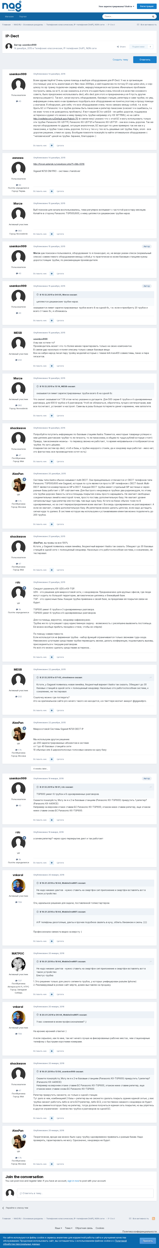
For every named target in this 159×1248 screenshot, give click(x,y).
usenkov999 (29, 45)
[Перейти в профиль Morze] (18, 214)
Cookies (100, 1228)
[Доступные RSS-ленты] (153, 1218)
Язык (58, 1228)
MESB (18, 332)
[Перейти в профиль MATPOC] (18, 964)
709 (19, 902)
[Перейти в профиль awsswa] (18, 169)
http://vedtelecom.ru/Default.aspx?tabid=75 (55, 118)
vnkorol (18, 875)
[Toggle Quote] (37, 294)
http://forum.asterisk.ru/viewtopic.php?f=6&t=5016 (58, 164)
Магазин (9, 16)
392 (19, 230)
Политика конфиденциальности (140, 1231)
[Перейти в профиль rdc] (18, 593)
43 (19, 101)
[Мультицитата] (52, 145)
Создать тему (120, 59)
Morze (18, 203)
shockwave (18, 428)
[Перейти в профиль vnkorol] (18, 886)
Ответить (145, 59)
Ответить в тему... (32, 1193)
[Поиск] (153, 16)
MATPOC (18, 953)
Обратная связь (84, 1228)
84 (19, 185)
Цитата (60, 145)
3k (19, 609)
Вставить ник (40, 145)
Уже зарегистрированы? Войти (116, 6)
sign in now (73, 1180)
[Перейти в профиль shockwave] (18, 439)
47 (19, 455)
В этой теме (140, 16)
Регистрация (146, 6)
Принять (148, 1240)
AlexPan (17, 473)
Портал (23, 16)
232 (19, 360)
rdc (18, 582)
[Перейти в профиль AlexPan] (18, 485)
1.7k (19, 501)
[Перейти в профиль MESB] (18, 344)
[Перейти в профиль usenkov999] (8, 46)
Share (122, 46)
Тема (68, 1228)
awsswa (17, 157)
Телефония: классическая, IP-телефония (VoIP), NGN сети (65, 48)
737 (19, 980)
